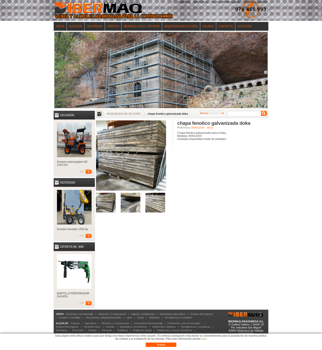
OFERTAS (113, 26)
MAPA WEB (184, 2)
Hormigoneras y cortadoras (195, 326)
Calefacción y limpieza (164, 326)
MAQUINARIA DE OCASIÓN (181, 26)
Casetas (110, 326)
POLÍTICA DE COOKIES (255, 2)
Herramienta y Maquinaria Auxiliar (103, 317)
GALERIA (208, 26)
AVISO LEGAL (200, 2)
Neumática (61, 330)
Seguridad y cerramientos (133, 326)
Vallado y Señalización (143, 314)
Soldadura (122, 330)
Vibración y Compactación (112, 314)
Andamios (154, 317)
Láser (129, 317)
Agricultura (90, 323)
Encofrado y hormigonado (79, 314)
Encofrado (77, 330)
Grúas (140, 317)
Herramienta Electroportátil (148, 323)
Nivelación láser (92, 326)
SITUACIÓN (244, 26)
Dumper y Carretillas (70, 317)
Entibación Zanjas (142, 330)
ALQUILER (75, 26)
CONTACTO (225, 26)
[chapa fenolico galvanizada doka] (131, 189)
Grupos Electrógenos (67, 326)
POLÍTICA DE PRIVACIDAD (225, 2)
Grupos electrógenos (201, 314)
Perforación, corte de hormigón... (184, 323)
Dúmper (92, 330)
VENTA (60, 26)
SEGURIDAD (95, 26)
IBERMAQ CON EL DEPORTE (142, 26)
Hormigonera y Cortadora (178, 317)
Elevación (107, 330)
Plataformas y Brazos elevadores (174, 330)
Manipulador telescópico (172, 314)
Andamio (75, 323)
